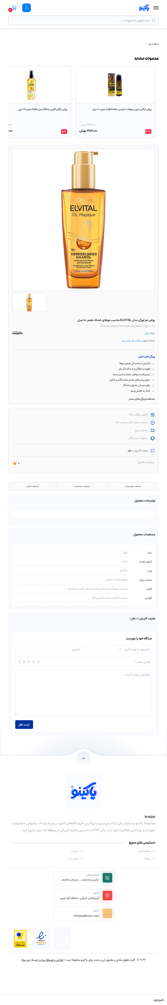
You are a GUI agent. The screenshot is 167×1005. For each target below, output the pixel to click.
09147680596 (90, 880)
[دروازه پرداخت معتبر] (20, 939)
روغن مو (126, 340)
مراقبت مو (154, 43)
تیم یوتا (26, 960)
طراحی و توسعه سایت (50, 960)
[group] (115, 102)
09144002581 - (70, 880)
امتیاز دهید (142, 662)
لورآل (146, 333)
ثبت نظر (24, 724)
